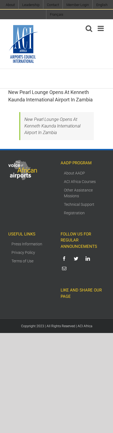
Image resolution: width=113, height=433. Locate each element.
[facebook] (65, 258)
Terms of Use (22, 261)
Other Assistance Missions (78, 193)
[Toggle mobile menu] (101, 28)
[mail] (65, 268)
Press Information (27, 244)
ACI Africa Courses (80, 181)
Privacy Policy (23, 252)
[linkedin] (89, 258)
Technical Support (79, 204)
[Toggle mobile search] (89, 28)
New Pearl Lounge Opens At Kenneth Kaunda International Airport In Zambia (52, 126)
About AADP (74, 173)
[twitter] (77, 258)
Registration (74, 213)
